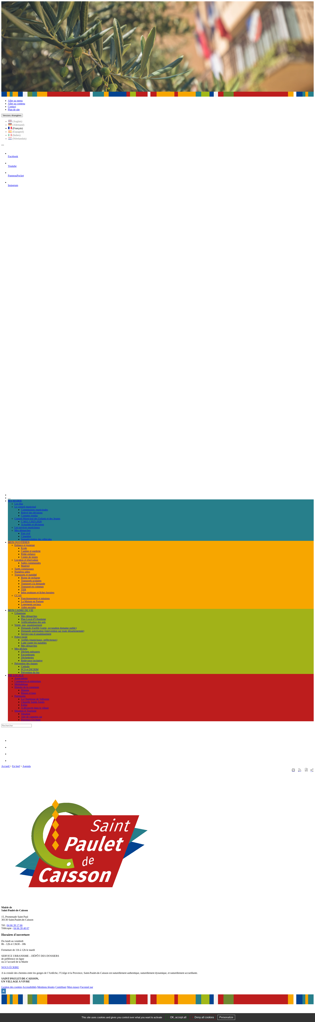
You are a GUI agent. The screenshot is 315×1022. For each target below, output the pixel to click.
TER (23, 589)
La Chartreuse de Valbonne (35, 699)
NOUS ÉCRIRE (10, 967)
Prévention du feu (30, 672)
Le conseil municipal (25, 506)
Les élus (18, 503)
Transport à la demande (33, 583)
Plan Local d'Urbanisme (33, 619)
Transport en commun (32, 586)
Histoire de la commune (26, 687)
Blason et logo (28, 693)
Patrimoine (20, 696)
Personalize (226, 1017)
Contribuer (60, 987)
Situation (25, 713)
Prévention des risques (26, 663)
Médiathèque (21, 684)
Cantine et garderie (31, 551)
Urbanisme (20, 613)
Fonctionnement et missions (35, 598)
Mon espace (73, 987)
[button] (306, 770)
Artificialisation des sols (33, 622)
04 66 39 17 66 (14, 925)
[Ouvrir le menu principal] (2, 145)
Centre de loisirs (29, 557)
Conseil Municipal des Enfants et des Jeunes (37, 518)
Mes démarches (22, 530)
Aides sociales (28, 607)
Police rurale (20, 636)
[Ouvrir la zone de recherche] (9, 498)
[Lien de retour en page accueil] (161, 494)
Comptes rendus (29, 515)
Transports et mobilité (25, 574)
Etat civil (25, 533)
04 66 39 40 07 (21, 928)
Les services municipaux (27, 527)
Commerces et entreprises (27, 681)
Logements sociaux (31, 604)
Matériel (25, 565)
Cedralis (25, 666)
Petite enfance (28, 554)
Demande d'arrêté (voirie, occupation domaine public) (49, 628)
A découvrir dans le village (35, 707)
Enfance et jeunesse (24, 545)
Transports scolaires (31, 580)
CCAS (17, 595)
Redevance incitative (31, 660)
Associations (21, 678)
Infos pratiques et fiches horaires (37, 592)
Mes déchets (20, 648)
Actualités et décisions (32, 524)
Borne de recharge (30, 577)
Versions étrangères (12, 115)
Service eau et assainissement (36, 634)
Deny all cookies (204, 1017)
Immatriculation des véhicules (36, 539)
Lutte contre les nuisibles (34, 642)
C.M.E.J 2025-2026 (31, 521)
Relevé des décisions (31, 512)
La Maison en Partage (32, 601)
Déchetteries (27, 657)
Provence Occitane (31, 719)
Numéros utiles (22, 571)
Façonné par (86, 987)
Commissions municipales (34, 509)
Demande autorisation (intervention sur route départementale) (52, 631)
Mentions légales (46, 987)
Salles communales (31, 563)
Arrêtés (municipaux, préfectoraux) (39, 639)
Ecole (24, 548)
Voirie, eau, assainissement (28, 625)
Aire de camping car (31, 716)
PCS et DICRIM (29, 669)
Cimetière (26, 536)
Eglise (24, 705)
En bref (16, 766)
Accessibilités (29, 987)
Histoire (25, 690)
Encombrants (28, 654)
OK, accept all (177, 1017)
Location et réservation (26, 560)
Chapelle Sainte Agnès (32, 702)
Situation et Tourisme (25, 710)
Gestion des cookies (11, 987)
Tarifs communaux (24, 568)
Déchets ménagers (30, 651)
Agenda (26, 766)
